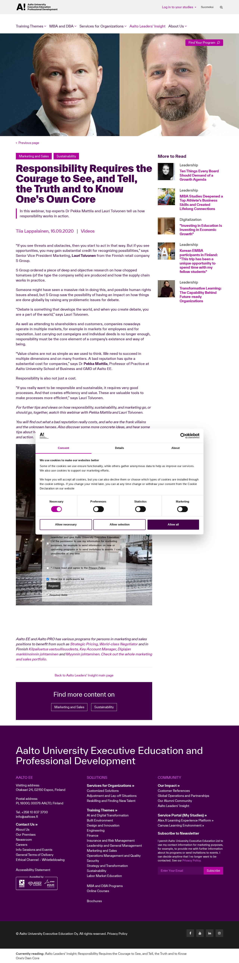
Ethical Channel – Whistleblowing (40, 859)
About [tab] (175, 448)
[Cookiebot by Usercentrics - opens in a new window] (183, 435)
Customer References (174, 790)
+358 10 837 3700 (34, 812)
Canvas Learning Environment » (181, 825)
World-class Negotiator (118, 644)
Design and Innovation (103, 825)
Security (93, 860)
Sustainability (104, 707)
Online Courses (98, 891)
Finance (92, 835)
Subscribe (213, 870)
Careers (21, 844)
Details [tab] (119, 448)
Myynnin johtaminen (82, 654)
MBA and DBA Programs (105, 886)
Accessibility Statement (33, 870)
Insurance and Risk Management (111, 840)
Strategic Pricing (84, 644)
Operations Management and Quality (114, 855)
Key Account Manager (97, 649)
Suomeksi (207, 7)
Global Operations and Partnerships (183, 795)
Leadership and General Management (114, 845)
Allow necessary (66, 524)
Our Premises (25, 834)
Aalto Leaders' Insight (147, 26)
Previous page (28, 142)
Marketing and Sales (69, 707)
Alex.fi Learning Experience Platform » (186, 820)
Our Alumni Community (175, 800)
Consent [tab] (63, 448)
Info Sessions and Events (34, 849)
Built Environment (100, 820)
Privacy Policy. (191, 860)
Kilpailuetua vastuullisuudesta (53, 649)
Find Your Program (202, 42)
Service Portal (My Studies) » (182, 815)
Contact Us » (27, 824)
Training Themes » (102, 810)
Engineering (96, 830)
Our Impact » (169, 785)
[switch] (98, 509)
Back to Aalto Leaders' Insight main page (84, 675)
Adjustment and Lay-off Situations (111, 795)
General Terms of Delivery (34, 854)
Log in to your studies (178, 7)
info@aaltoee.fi (27, 816)
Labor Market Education (105, 876)
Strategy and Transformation (107, 865)
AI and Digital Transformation (108, 815)
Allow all (173, 524)
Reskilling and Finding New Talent (111, 800)
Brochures (94, 901)
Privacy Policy (117, 933)
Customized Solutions (103, 790)
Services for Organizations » (110, 785)
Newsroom (24, 839)
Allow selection (120, 524)
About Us (22, 829)
